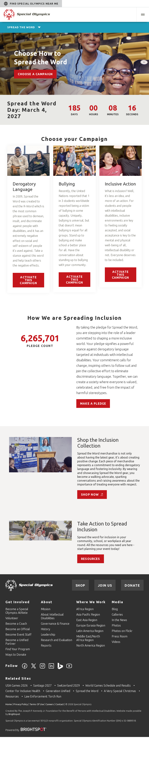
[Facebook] (24, 668)
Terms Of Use (36, 704)
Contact (59, 704)
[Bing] (60, 668)
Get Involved (17, 602)
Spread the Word (21, 27)
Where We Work (91, 602)
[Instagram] (42, 668)
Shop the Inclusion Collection (98, 443)
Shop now (90, 494)
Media (117, 602)
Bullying (67, 183)
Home (8, 704)
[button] (142, 14)
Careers (50, 704)
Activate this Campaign (28, 280)
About (46, 602)
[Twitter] (33, 668)
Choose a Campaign (35, 74)
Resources (90, 558)
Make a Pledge (93, 403)
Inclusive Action (120, 183)
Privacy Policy (20, 704)
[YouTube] (69, 668)
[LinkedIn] (51, 668)
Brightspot (14, 714)
